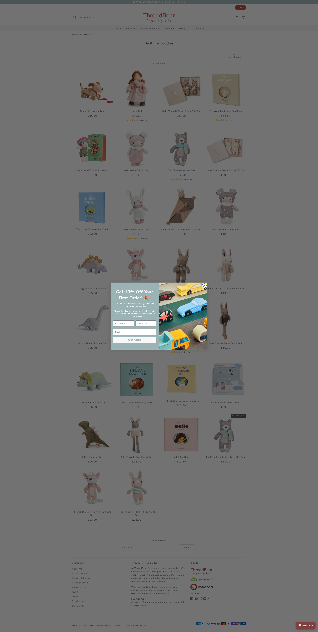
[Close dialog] (204, 286)
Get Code (134, 340)
